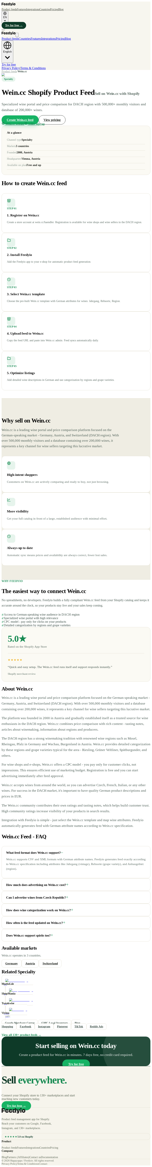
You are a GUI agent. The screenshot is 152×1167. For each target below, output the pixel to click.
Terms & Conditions (33, 68)
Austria (30, 963)
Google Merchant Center (20, 1023)
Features (21, 9)
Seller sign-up (36, 124)
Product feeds (9, 9)
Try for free (14, 25)
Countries (44, 9)
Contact (43, 1163)
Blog (61, 9)
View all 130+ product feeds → (21, 1034)
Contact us (35, 1157)
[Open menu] (3, 29)
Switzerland (50, 963)
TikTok (78, 1026)
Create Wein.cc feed (20, 120)
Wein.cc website (15, 124)
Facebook (25, 1026)
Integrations (32, 9)
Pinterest (62, 1026)
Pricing (54, 9)
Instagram (44, 1026)
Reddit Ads (96, 1026)
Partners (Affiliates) (18, 1157)
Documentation (49, 1157)
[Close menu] (17, 35)
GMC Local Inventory (54, 1023)
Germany (11, 963)
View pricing (52, 120)
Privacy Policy (11, 68)
